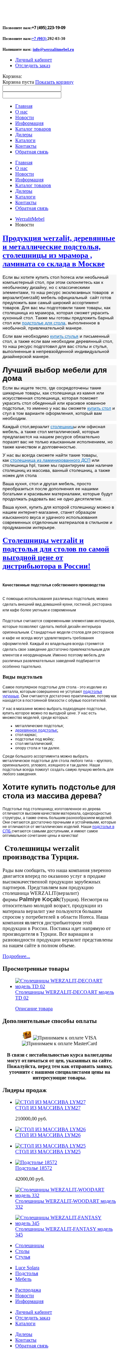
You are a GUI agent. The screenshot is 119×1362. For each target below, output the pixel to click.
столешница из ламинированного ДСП (50, 460)
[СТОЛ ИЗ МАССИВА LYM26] (50, 1129)
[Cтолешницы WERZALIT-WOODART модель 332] (65, 1195)
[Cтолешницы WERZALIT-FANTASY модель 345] (65, 1223)
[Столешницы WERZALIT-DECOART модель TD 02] (65, 986)
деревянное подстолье (36, 730)
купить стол (99, 408)
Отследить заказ (32, 65)
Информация (29, 1301)
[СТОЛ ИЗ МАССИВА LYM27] (50, 1102)
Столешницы (29, 1245)
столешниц (61, 426)
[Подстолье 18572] (36, 1162)
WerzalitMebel (29, 219)
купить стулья (64, 336)
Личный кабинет (33, 59)
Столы (22, 1251)
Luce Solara (27, 1267)
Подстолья (26, 1273)
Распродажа (28, 1290)
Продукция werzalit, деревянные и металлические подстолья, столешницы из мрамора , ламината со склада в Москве (59, 251)
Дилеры (23, 1334)
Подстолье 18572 (33, 1168)
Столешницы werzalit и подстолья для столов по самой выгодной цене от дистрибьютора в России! (56, 553)
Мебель (23, 1279)
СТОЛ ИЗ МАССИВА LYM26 (48, 1135)
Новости (24, 1295)
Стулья (22, 1257)
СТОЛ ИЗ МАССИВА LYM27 (48, 1108)
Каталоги (25, 1323)
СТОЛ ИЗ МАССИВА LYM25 (48, 1151)
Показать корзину (54, 82)
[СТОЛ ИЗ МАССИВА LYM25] (50, 1146)
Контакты (25, 1340)
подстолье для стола (43, 322)
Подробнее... (16, 956)
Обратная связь (31, 1345)
